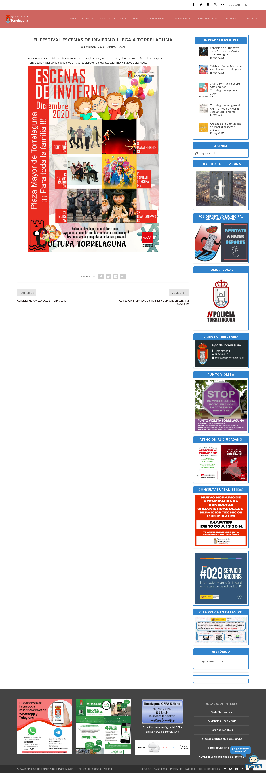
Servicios (181, 18)
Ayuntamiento (80, 18)
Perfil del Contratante (149, 18)
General (121, 47)
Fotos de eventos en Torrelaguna (221, 739)
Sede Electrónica (111, 18)
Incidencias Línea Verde (221, 721)
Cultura (111, 47)
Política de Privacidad (182, 768)
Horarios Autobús (221, 730)
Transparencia (206, 18)
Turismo (228, 18)
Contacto (145, 768)
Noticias (248, 18)
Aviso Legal (160, 768)
